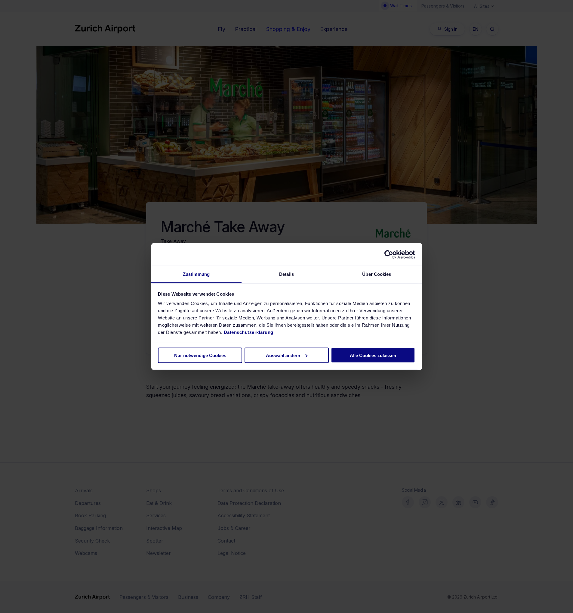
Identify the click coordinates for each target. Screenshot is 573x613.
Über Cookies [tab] (376, 274)
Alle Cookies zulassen (373, 355)
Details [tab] (286, 274)
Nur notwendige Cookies (200, 355)
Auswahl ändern (283, 355)
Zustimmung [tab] (196, 274)
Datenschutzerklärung (248, 332)
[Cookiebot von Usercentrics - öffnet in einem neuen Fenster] (388, 254)
